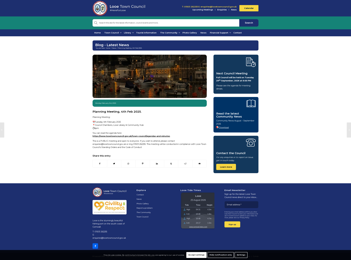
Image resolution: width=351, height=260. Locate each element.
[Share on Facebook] (100, 163)
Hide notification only (221, 255)
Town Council (142, 217)
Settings (241, 255)
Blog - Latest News (112, 45)
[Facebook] (95, 246)
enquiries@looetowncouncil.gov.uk (219, 6)
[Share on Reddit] (185, 163)
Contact (140, 195)
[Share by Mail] (200, 163)
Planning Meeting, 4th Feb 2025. (117, 111)
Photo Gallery (143, 203)
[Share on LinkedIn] (157, 163)
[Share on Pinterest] (143, 163)
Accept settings (196, 255)
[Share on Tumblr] (171, 163)
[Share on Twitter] (114, 163)
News (234, 9)
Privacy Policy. (244, 217)
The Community (144, 212)
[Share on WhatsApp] (128, 163)
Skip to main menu (175, 183)
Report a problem (145, 208)
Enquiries (222, 9)
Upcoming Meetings (202, 9)
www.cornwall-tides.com (198, 227)
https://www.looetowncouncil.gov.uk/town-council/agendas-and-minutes (131, 136)
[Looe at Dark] (150, 76)
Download (224, 127)
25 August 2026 (198, 200)
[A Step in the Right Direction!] (349, 130)
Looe (198, 196)
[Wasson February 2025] (2, 130)
